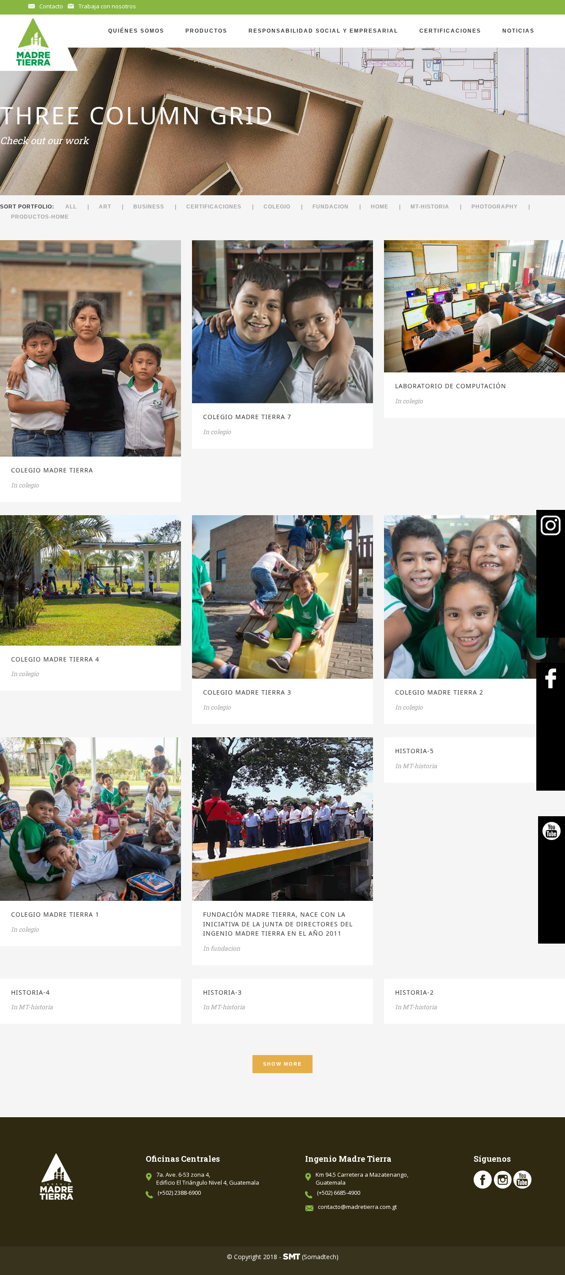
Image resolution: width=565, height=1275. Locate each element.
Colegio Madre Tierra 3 (247, 692)
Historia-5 (414, 751)
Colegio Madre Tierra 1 (55, 914)
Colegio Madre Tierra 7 (247, 417)
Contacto (51, 6)
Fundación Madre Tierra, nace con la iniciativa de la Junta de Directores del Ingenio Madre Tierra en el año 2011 (278, 923)
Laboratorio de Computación (450, 386)
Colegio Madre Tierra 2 (439, 692)
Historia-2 (414, 992)
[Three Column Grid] (79, 348)
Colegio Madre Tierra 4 (55, 659)
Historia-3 (222, 992)
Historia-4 (30, 992)
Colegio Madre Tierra (52, 470)
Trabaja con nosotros (107, 6)
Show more (282, 1064)
